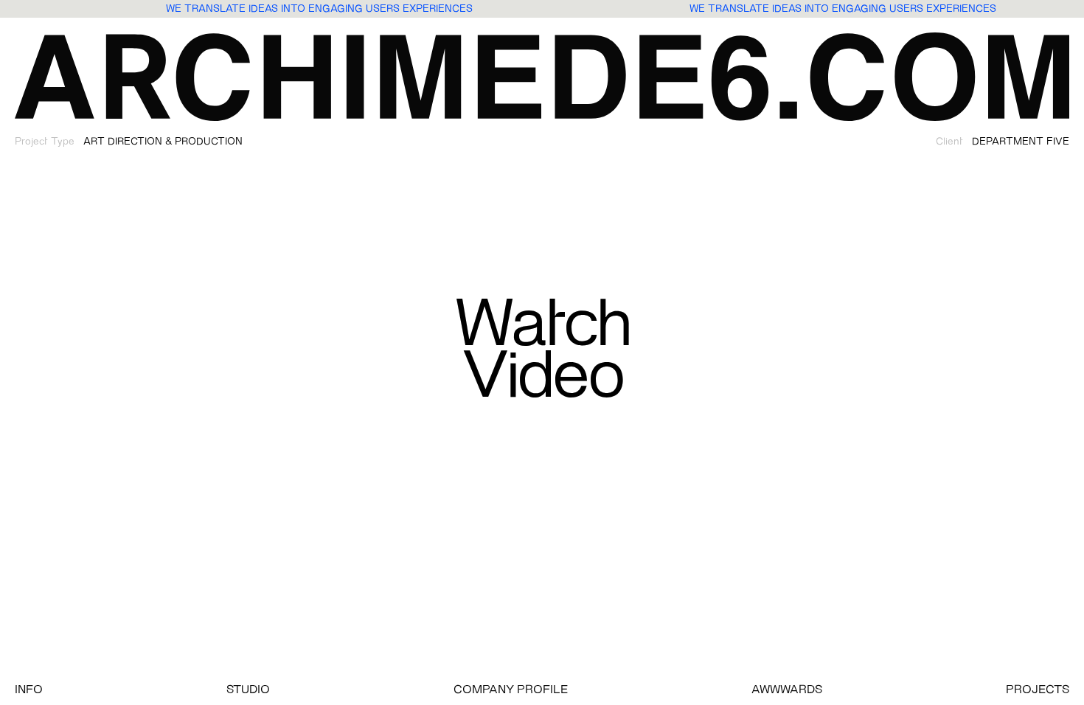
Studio (248, 690)
